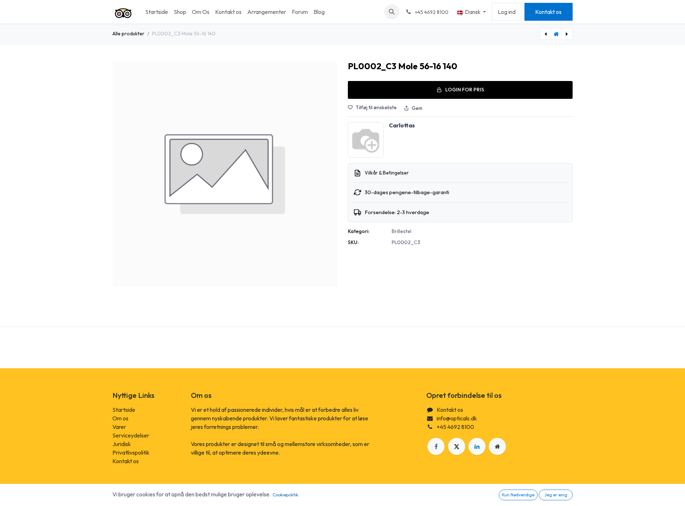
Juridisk (121, 443)
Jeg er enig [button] (555, 494)
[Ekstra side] (497, 446)
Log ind (507, 11)
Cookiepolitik (285, 494)
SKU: (353, 242)
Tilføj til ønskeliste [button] (376, 107)
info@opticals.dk (457, 418)
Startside (123, 409)
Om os (120, 418)
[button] (391, 11)
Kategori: (358, 231)
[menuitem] (156, 12)
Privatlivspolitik (130, 452)
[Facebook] (436, 446)
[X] (456, 446)
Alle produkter (128, 33)
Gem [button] (417, 108)
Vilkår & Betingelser (387, 172)
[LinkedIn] (477, 446)
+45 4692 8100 (455, 426)
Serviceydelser (130, 435)
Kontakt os (548, 11)
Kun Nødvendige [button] (518, 494)
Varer (119, 426)
